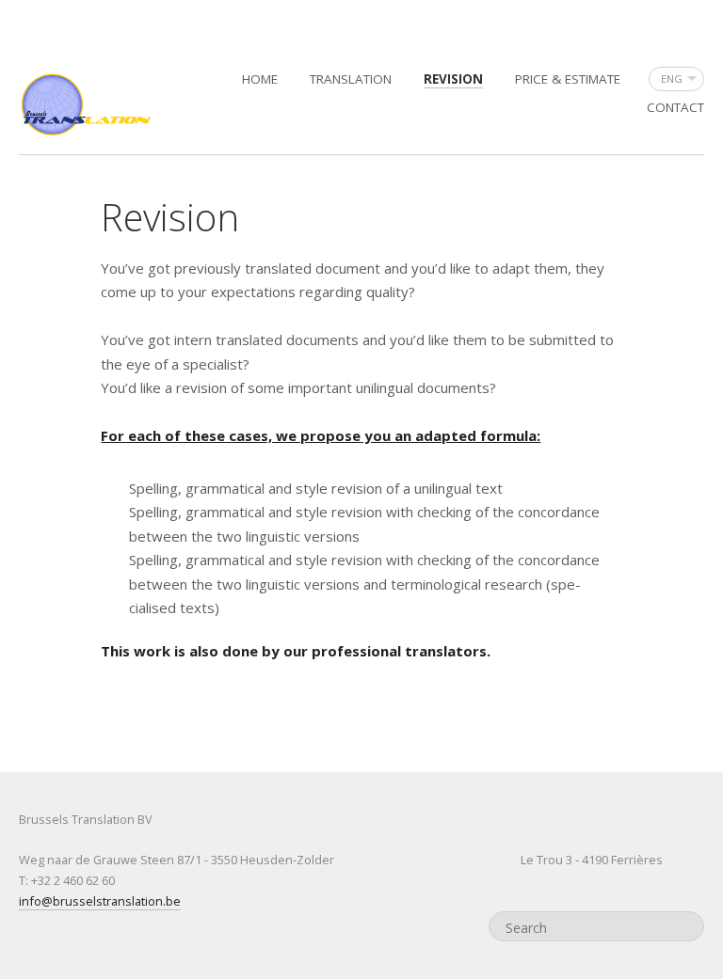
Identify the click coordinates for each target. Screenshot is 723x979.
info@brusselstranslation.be (100, 900)
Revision (453, 79)
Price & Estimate (567, 79)
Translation (351, 79)
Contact (675, 107)
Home (260, 79)
